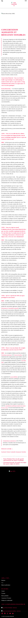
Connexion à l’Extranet (6, 598)
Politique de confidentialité (6, 600)
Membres (3, 580)
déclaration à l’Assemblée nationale (10, 308)
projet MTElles (14, 377)
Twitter (8, 452)
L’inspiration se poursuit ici (9, 440)
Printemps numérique (6, 355)
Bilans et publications (5, 585)
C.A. (2, 582)
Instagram (18, 452)
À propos (3, 593)
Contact (3, 591)
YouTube (24, 452)
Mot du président (4, 595)
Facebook (3, 452)
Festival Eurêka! (18, 355)
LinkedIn (13, 452)
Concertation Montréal (9, 616)
